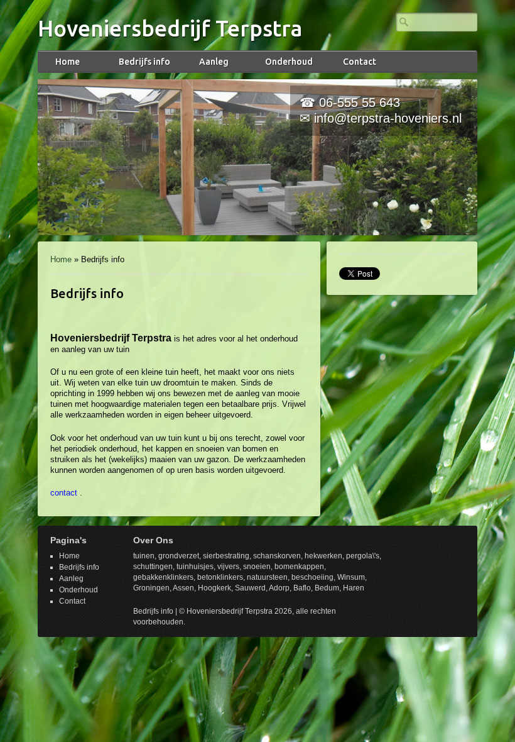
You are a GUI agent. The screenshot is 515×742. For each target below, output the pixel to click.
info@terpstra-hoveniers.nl (388, 118)
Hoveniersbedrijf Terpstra (170, 28)
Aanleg (214, 62)
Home (67, 62)
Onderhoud (289, 62)
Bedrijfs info (144, 62)
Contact (359, 62)
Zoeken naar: (404, 22)
